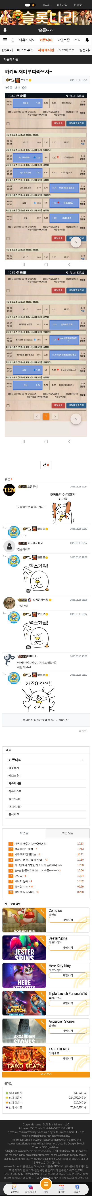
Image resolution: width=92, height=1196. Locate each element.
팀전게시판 (14, 798)
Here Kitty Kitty (60, 966)
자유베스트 (67, 50)
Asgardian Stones (62, 1021)
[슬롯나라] (46, 17)
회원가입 (62, 4)
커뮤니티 (46, 40)
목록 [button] (84, 730)
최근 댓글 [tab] (67, 833)
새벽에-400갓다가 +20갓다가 (28, 843)
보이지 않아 (19, 881)
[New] (24, 919)
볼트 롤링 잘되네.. (22, 892)
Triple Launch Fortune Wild (68, 993)
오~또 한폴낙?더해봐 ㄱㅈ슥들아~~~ (33, 870)
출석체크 (13, 814)
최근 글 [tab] (24, 833)
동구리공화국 (35, 543)
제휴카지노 (27, 40)
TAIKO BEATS (59, 1049)
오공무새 (32, 486)
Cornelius (56, 910)
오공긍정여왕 (40, 599)
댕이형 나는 (19, 886)
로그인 (46, 4)
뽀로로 (24, 80)
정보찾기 (79, 4)
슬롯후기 (13, 767)
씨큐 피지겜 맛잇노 (23, 854)
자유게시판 (46, 50)
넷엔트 (52, 914)
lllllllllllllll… (32, 656)
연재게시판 (14, 806)
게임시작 (68, 919)
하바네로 (54, 1053)
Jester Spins (58, 938)
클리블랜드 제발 (21, 849)
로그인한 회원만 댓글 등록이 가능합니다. (46, 719)
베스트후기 (25, 50)
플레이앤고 (55, 997)
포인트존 (63, 40)
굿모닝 (16, 875)
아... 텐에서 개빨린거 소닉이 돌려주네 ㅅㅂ (36, 865)
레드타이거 (55, 942)
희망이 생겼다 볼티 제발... (27, 859)
